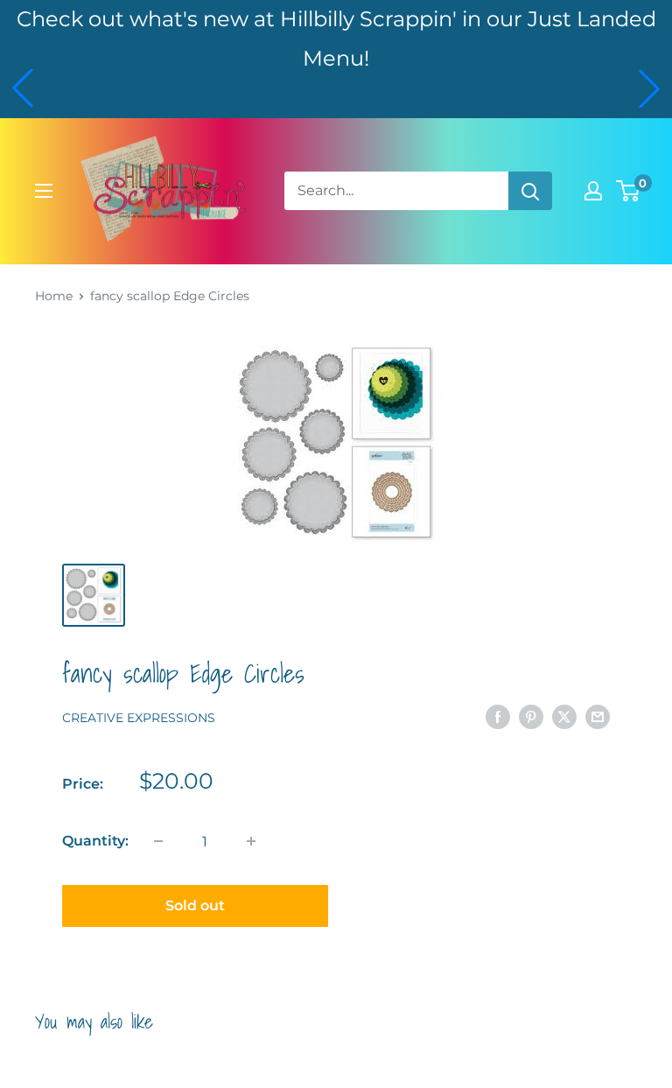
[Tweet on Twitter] (564, 717)
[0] (629, 190)
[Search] (530, 191)
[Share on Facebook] (498, 717)
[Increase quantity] (251, 841)
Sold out (195, 905)
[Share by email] (597, 717)
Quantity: (95, 840)
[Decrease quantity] (158, 841)
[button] (23, 88)
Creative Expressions (138, 718)
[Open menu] (43, 191)
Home (54, 296)
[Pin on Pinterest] (531, 717)
